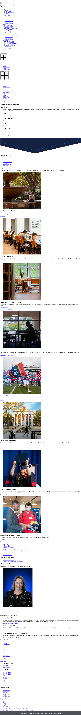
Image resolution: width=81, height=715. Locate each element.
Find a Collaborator (9, 37)
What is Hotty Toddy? (9, 50)
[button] (0, 5)
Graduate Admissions (9, 21)
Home (4, 134)
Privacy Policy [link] (50, 713)
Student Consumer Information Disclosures (11, 623)
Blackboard (5, 100)
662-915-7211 (5, 665)
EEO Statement (34, 710)
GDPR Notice (28, 710)
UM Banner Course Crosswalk (8, 560)
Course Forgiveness (6, 161)
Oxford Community (6, 69)
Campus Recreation (9, 29)
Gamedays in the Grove (9, 49)
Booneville (5, 83)
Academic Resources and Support (11, 15)
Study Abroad (7, 14)
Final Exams (5, 159)
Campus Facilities (8, 32)
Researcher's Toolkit (9, 39)
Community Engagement (10, 45)
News (4, 93)
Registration (5, 158)
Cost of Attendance (8, 20)
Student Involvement (9, 27)
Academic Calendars (7, 157)
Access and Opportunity (9, 42)
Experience (5, 99)
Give (14, 4)
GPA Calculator (6, 544)
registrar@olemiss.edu (7, 115)
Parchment (5, 447)
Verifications (5, 165)
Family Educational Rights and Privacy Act (11, 637)
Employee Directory (6, 656)
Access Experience (4, 307)
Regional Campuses (9, 30)
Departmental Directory (7, 135)
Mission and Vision (8, 46)
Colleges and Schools (9, 11)
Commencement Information (8, 551)
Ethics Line (44, 710)
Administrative (5, 132)
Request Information (9, 23)
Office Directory (6, 655)
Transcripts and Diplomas (7, 162)
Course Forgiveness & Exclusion (6, 355)
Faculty (6, 13)
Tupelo (4, 82)
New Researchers (8, 38)
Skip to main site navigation (5, 0)
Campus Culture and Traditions (11, 43)
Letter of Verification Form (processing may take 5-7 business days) (15, 550)
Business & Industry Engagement (11, 34)
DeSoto (4, 81)
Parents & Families (6, 67)
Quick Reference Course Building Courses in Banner (13, 561)
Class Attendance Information (8, 552)
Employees (5, 65)
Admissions (5, 16)
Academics (5, 9)
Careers (4, 683)
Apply (4, 645)
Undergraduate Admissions (10, 18)
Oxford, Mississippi (9, 26)
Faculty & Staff (6, 92)
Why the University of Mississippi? (11, 17)
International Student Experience (11, 31)
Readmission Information (7, 555)
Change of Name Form (7, 548)
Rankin (4, 86)
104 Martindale (6, 120)
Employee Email (6, 97)
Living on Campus (8, 25)
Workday (4, 101)
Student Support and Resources (11, 28)
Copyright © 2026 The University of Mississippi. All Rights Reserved (13, 708)
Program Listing (8, 10)
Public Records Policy (7, 630)
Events (4, 94)
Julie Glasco (3, 608)
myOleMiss (5, 98)
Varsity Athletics (8, 48)
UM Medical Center (6, 87)
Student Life (5, 24)
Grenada (4, 84)
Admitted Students (6, 62)
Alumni (4, 66)
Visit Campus (7, 22)
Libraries (4, 95)
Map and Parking (6, 667)
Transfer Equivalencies (7, 164)
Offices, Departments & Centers (9, 91)
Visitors (4, 68)
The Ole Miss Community (10, 41)
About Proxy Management (8, 309)
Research (4, 33)
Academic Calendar (6, 546)
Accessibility (39, 710)
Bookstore (5, 685)
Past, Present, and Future (9, 44)
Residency (5, 163)
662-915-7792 (5, 125)
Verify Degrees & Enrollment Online (10, 549)
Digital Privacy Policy (4, 710)
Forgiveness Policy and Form (8, 547)
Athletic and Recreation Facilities (11, 51)
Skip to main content (15, 0)
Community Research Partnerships (11, 36)
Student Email (5, 96)
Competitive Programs (9, 12)
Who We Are (5, 40)
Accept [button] (59, 713)
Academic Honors (6, 554)
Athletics (4, 47)
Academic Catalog (6, 545)
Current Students (6, 63)
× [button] (79, 712)
